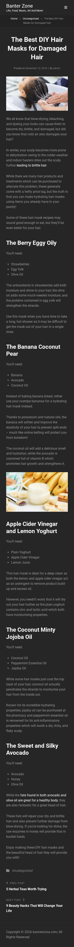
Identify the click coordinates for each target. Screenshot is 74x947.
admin (56, 68)
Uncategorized (31, 18)
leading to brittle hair (31, 165)
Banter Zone (19, 6)
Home (14, 18)
